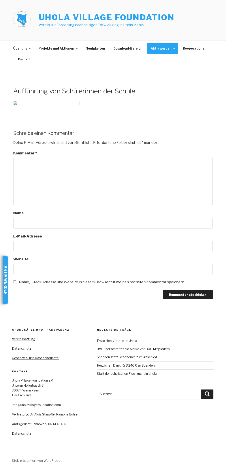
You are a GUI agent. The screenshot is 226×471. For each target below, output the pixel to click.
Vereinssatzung (23, 339)
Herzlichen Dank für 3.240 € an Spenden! (126, 365)
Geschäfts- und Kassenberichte (35, 358)
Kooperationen (195, 48)
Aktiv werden (161, 48)
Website (20, 259)
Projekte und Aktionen (56, 48)
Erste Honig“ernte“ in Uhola (117, 341)
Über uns (20, 48)
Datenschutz (21, 348)
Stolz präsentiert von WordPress (36, 460)
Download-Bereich (127, 48)
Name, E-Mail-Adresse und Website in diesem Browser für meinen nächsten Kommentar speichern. (102, 282)
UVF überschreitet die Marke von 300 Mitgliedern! (133, 349)
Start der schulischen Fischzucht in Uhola (127, 373)
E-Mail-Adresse (27, 236)
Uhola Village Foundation (106, 17)
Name (18, 213)
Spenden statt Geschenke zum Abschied (127, 357)
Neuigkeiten (95, 48)
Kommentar (25, 153)
